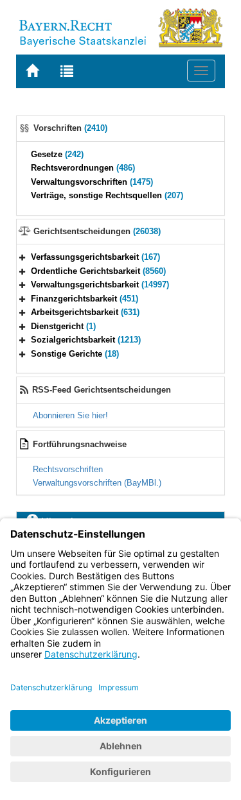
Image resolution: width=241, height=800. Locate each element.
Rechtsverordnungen (83, 168)
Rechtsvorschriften (68, 469)
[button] (22, 257)
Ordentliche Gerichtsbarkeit (98, 271)
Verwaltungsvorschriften (92, 182)
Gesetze (57, 154)
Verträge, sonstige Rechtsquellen (107, 195)
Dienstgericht (63, 326)
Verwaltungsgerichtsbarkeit (100, 284)
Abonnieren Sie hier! (70, 415)
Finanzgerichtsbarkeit (84, 298)
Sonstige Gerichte (75, 354)
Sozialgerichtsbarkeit (86, 340)
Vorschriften (70, 128)
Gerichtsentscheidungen (97, 231)
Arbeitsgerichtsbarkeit (85, 312)
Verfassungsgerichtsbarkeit (95, 257)
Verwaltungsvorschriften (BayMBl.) (97, 483)
